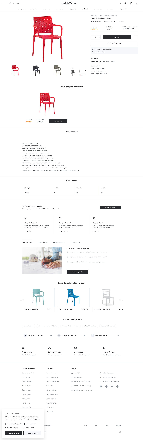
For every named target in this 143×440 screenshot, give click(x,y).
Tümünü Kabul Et (13, 433)
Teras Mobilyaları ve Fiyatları (70, 326)
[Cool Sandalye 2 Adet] (73, 297)
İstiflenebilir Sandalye (90, 326)
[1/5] (92, 22)
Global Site (49, 407)
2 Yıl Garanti (78, 352)
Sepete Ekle (58, 121)
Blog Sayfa (49, 411)
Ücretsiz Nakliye (27, 352)
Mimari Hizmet (26, 403)
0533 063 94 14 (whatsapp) (82, 381)
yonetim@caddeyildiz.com (110, 381)
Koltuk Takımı (60, 9)
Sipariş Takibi (26, 399)
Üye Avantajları (26, 407)
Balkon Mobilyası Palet (108, 326)
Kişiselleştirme (30, 427)
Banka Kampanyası (52, 381)
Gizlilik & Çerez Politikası (33, 419)
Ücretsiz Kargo (26, 390)
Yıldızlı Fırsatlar (51, 399)
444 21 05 (77, 373)
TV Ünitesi (85, 9)
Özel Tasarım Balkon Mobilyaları (48, 326)
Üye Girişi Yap (26, 394)
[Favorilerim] (131, 3)
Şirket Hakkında (51, 390)
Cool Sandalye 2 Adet (65, 309)
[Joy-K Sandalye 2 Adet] (38, 297)
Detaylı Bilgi (28, 231)
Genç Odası (110, 9)
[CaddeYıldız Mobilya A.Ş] (68, 3)
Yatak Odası (33, 9)
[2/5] (93, 22)
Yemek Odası (46, 9)
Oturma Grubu (98, 9)
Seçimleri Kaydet (32, 433)
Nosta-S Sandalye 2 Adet (102, 309)
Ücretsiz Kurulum (54, 352)
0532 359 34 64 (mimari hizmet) (83, 390)
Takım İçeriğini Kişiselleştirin (114, 43)
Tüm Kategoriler (20, 9)
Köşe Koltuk (73, 9)
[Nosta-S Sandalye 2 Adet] (108, 297)
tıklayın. (132, 28)
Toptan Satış (50, 386)
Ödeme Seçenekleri (28, 373)
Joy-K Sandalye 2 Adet (31, 309)
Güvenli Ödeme (108, 352)
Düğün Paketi (123, 9)
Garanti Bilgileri (27, 386)
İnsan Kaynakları (51, 403)
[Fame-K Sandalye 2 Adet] (46, 39)
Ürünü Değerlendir (110, 207)
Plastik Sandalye (28, 326)
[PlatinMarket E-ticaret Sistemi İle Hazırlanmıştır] (120, 431)
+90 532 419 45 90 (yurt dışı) (82, 386)
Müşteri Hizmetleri (52, 377)
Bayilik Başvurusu (52, 394)
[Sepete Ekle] (117, 37)
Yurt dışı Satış (26, 377)
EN (120, 3)
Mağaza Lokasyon (108, 373)
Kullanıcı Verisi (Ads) (12, 427)
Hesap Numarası (51, 373)
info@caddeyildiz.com (109, 377)
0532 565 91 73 (78, 377)
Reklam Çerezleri (30, 424)
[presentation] (7, 70)
